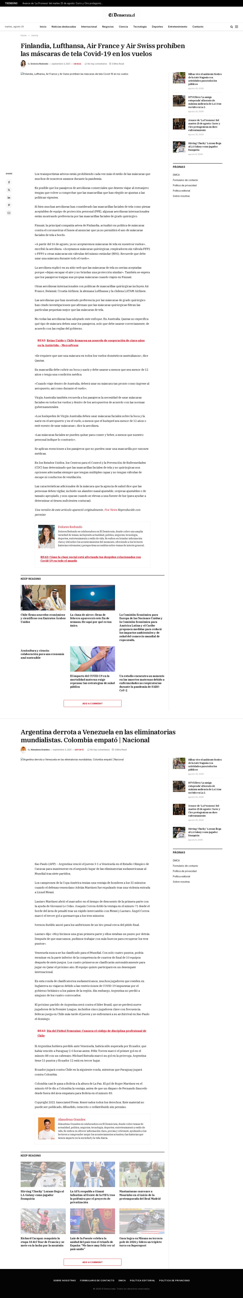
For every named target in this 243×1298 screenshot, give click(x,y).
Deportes (157, 26)
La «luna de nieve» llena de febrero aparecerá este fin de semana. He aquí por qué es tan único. (91, 620)
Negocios (108, 26)
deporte (79, 750)
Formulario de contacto (185, 180)
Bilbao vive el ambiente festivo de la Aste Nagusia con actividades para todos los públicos (205, 79)
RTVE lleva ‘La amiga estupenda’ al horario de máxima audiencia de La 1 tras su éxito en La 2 (204, 102)
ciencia (77, 64)
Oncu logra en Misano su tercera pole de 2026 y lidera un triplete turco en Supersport (140, 1242)
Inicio (43, 26)
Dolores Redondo (39, 64)
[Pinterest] (9, 205)
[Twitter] (9, 190)
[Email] (9, 213)
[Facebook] (9, 182)
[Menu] (236, 27)
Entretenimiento (177, 26)
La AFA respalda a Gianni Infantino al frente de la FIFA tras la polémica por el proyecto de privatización (92, 1197)
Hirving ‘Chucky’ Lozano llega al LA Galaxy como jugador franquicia (204, 146)
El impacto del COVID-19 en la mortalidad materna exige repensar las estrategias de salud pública (92, 681)
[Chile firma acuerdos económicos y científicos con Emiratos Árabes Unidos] (43, 597)
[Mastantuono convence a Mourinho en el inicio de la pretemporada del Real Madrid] (141, 1174)
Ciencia (123, 26)
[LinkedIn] (9, 197)
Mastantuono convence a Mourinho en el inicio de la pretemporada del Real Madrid (139, 1195)
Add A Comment (92, 703)
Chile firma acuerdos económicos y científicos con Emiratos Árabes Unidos (43, 618)
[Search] (232, 27)
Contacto (197, 26)
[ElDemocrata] (121, 15)
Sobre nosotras (181, 196)
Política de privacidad (185, 185)
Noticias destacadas (64, 26)
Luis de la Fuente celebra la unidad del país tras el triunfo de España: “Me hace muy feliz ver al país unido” (92, 1244)
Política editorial (181, 190)
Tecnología (140, 26)
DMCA (176, 174)
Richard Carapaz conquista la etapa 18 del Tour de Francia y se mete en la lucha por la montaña (42, 1242)
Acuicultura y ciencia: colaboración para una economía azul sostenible (42, 654)
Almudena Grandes (40, 749)
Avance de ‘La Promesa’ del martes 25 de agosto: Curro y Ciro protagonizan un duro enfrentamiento (63, 3)
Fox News (110, 510)
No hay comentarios (97, 64)
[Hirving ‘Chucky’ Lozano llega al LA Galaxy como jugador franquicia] (179, 147)
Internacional (89, 26)
